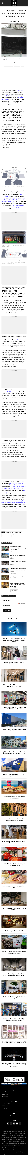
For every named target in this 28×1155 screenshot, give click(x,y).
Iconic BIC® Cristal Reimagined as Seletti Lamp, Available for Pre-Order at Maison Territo (14, 640)
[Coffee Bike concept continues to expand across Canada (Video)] (14, 854)
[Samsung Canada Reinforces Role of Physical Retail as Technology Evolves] (5, 570)
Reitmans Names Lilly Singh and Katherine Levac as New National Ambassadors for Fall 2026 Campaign (14, 1065)
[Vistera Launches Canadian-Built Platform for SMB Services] (14, 899)
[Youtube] (17, 1123)
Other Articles (5, 1096)
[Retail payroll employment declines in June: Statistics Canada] (14, 832)
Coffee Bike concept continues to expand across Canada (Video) (14, 864)
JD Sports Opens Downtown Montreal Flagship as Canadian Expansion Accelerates (17, 555)
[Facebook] (11, 1123)
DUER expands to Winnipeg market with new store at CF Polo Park (14, 685)
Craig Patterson (14, 534)
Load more (13, 590)
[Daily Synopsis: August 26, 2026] (5, 577)
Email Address (7, 605)
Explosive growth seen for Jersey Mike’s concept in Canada (14, 797)
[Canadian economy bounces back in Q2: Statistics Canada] (14, 653)
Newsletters (4, 1094)
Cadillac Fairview (13, 128)
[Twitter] (20, 1123)
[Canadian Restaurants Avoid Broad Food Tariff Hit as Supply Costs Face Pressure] (5, 585)
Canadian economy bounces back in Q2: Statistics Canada (14, 663)
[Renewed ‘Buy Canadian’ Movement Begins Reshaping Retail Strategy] (14, 942)
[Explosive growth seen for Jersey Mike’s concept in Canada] (14, 787)
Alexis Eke (19, 339)
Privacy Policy (5, 1108)
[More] (22, 65)
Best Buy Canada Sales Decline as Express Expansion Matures (14, 774)
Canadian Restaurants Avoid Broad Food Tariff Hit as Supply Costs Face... (17, 585)
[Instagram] (14, 1123)
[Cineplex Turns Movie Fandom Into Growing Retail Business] (14, 720)
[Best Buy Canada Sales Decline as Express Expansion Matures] (14, 765)
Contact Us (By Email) (6, 1103)
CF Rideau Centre (10, 96)
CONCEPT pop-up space (13, 391)
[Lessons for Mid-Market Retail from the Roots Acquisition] (14, 987)
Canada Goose (19, 90)
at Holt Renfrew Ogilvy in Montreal (14, 508)
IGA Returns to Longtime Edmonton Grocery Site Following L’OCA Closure (18, 548)
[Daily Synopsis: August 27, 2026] (14, 921)
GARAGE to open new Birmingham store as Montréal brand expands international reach (14, 1041)
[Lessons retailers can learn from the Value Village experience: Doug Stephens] (14, 809)
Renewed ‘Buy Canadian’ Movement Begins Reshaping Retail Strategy (14, 952)
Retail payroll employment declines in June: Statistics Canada (14, 842)
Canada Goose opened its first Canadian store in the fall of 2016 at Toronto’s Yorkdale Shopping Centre (13, 199)
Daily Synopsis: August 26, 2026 (17, 576)
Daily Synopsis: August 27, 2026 (14, 930)
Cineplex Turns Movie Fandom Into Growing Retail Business (14, 730)
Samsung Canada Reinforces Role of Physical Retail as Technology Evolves (18, 570)
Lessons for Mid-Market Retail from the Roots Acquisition (14, 997)
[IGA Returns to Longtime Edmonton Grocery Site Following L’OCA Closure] (5, 548)
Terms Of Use (5, 1105)
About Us (3, 1092)
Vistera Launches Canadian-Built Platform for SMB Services (14, 909)
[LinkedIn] (8, 1123)
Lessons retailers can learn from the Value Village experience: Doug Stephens (14, 819)
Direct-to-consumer (6, 535)
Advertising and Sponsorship (8, 1115)
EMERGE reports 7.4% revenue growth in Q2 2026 (14, 886)
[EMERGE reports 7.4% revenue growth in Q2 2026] (14, 876)
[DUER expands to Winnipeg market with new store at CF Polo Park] (14, 675)
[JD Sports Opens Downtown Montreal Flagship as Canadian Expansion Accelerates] (5, 555)
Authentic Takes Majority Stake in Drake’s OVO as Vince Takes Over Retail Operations (14, 974)
